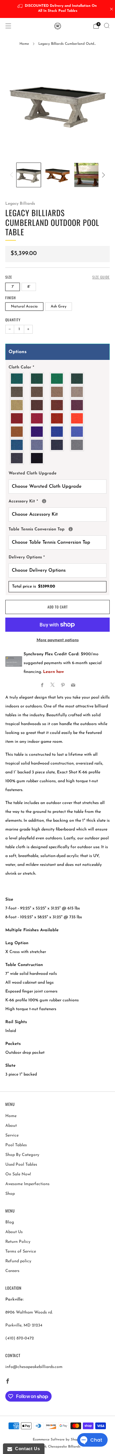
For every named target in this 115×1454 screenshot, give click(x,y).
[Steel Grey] (77, 445)
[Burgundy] (17, 418)
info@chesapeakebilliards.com (34, 1367)
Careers (12, 1271)
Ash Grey (58, 306)
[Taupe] (37, 392)
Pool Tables (16, 1145)
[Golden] (17, 405)
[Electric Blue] (77, 431)
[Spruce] (77, 378)
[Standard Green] (17, 378)
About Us (14, 1232)
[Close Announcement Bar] (111, 9)
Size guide (101, 277)
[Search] (107, 26)
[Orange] (77, 418)
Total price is (33, 586)
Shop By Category (22, 1155)
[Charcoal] (17, 458)
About (11, 1126)
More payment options (58, 640)
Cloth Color (21, 367)
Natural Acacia (24, 306)
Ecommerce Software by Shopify (58, 1439)
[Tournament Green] (57, 378)
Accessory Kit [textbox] (57, 500)
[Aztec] (17, 431)
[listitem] (57, 9)
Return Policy (17, 1242)
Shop (10, 1194)
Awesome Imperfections (27, 1184)
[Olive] (17, 392)
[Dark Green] (37, 378)
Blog (9, 1222)
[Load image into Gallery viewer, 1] (28, 175)
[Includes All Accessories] (70, 529)
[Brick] (57, 405)
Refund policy (18, 1261)
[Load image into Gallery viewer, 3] (86, 175)
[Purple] (37, 431)
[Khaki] (77, 392)
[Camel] (57, 392)
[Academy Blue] (37, 445)
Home (24, 44)
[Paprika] (57, 418)
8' (28, 287)
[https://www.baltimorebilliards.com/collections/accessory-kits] (44, 501)
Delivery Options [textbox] (27, 557)
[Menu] (8, 26)
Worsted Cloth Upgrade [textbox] (33, 473)
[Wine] (77, 405)
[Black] (37, 458)
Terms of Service (20, 1251)
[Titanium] (57, 445)
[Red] (37, 418)
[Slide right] (102, 175)
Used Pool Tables (21, 1164)
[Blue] (17, 445)
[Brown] (37, 405)
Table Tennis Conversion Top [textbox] (57, 528)
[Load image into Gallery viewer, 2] (57, 175)
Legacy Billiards (20, 204)
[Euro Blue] (57, 431)
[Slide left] (12, 175)
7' (13, 287)
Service (12, 1135)
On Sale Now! (18, 1174)
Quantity (13, 319)
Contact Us (26, 1448)
